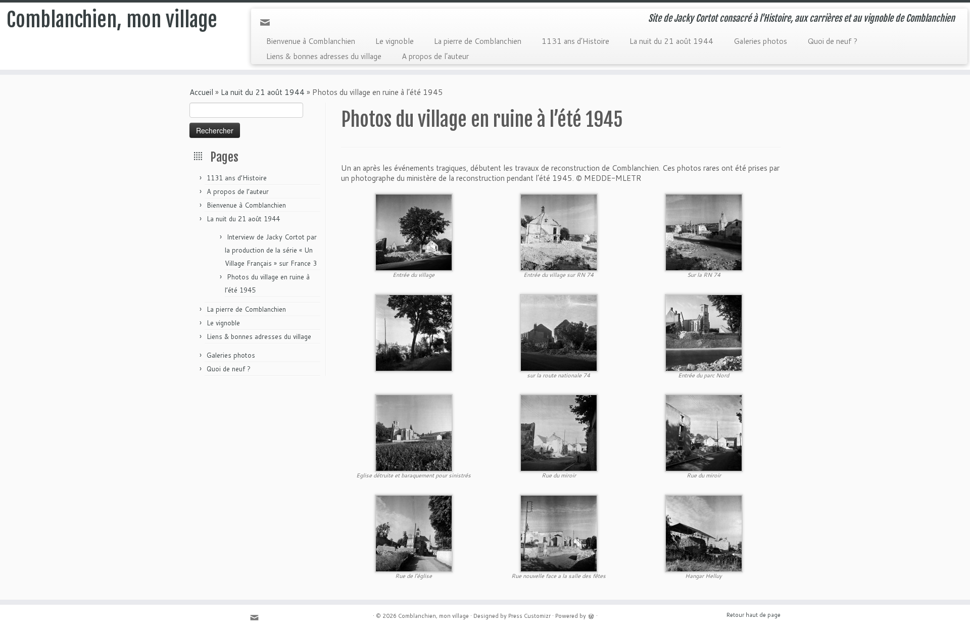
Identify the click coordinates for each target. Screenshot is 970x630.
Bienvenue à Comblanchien (310, 41)
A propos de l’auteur (435, 56)
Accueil (201, 92)
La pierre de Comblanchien (477, 41)
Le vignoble (394, 41)
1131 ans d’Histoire (575, 41)
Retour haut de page (753, 615)
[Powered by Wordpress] (591, 615)
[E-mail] (268, 25)
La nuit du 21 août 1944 (671, 41)
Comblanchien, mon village (112, 20)
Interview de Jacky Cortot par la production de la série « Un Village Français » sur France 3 (271, 250)
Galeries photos (760, 41)
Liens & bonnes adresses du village (323, 56)
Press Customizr (529, 616)
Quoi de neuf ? (832, 41)
